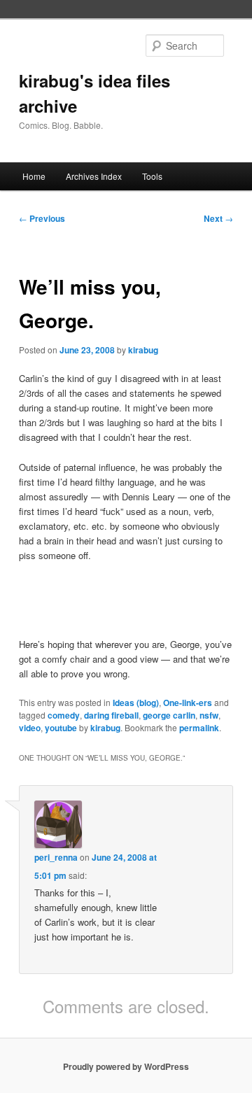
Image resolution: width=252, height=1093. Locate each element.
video (30, 727)
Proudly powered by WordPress (126, 1066)
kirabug (143, 350)
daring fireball (111, 715)
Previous (42, 218)
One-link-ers (187, 702)
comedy (64, 715)
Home (34, 176)
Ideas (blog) (136, 702)
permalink (199, 727)
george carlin (169, 715)
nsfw (209, 715)
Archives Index (94, 176)
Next (218, 218)
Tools (152, 176)
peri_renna (56, 857)
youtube (61, 727)
